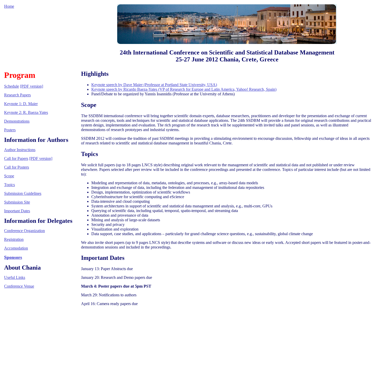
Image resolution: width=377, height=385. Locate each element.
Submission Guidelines (22, 193)
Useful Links (14, 277)
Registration (14, 239)
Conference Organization (24, 230)
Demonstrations (16, 121)
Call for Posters (16, 167)
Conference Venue (19, 286)
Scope (9, 176)
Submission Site (17, 202)
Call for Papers (16, 158)
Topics (9, 184)
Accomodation (16, 248)
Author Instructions (19, 150)
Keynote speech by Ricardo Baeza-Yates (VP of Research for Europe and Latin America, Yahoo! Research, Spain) (183, 89)
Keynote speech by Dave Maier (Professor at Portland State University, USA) (154, 84)
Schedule (11, 86)
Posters (10, 130)
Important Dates (17, 211)
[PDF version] (31, 86)
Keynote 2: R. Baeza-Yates (26, 112)
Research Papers (17, 95)
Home (9, 6)
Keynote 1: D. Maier (21, 104)
